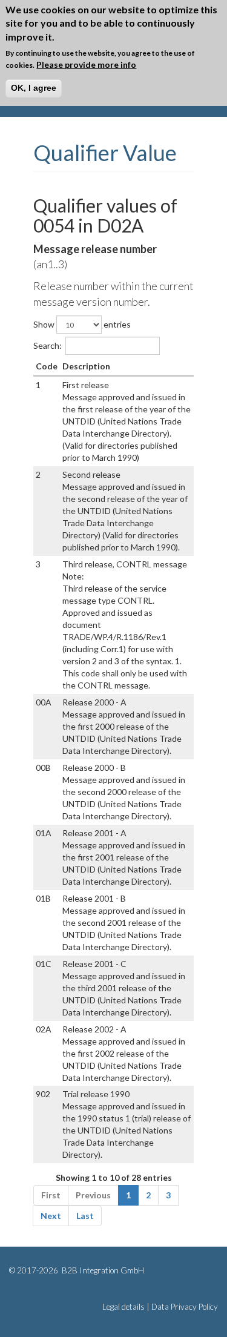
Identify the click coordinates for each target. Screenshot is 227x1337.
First (51, 1195)
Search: (47, 345)
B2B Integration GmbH (102, 1270)
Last (85, 1215)
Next (51, 1215)
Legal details (123, 1307)
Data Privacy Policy (184, 1307)
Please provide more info (86, 64)
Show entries (82, 324)
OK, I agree (33, 88)
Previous (93, 1195)
